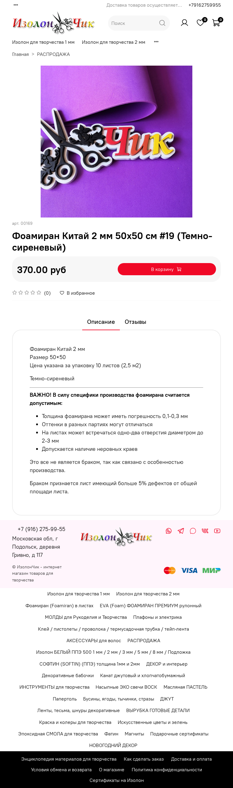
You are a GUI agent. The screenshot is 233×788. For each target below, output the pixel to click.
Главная (20, 54)
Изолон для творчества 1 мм (43, 42)
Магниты (134, 734)
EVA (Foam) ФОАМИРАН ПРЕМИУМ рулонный (150, 605)
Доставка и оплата (191, 759)
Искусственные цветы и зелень (152, 722)
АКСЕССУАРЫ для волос (93, 640)
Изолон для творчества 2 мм (113, 42)
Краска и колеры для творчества (75, 722)
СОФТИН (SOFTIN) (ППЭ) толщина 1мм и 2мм (89, 664)
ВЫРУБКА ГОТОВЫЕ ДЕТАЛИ (158, 710)
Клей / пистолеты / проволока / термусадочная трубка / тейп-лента (113, 629)
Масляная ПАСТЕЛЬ (186, 687)
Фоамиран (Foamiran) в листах (59, 605)
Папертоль (65, 699)
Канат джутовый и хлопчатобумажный (142, 675)
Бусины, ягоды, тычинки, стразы (118, 699)
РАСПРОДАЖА (53, 54)
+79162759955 (204, 5)
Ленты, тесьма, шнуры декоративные (78, 710)
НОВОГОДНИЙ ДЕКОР (113, 745)
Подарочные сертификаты (179, 734)
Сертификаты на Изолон (116, 780)
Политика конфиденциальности (167, 769)
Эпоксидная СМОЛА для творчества (58, 734)
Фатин (111, 734)
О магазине (111, 769)
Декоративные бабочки (68, 675)
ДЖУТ (167, 699)
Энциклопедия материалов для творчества (68, 759)
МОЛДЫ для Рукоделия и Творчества (86, 617)
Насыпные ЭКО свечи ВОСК (126, 687)
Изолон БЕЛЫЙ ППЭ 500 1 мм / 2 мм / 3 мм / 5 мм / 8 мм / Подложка (113, 652)
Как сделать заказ (144, 759)
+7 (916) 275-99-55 (41, 529)
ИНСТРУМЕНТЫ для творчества (54, 687)
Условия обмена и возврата (61, 769)
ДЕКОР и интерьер (166, 664)
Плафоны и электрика (157, 617)
